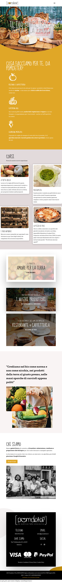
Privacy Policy (32, 562)
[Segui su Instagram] (44, 544)
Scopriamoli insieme (31, 304)
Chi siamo (31, 272)
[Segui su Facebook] (41, 544)
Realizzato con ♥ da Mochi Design (30, 577)
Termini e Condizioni (23, 562)
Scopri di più (31, 330)
